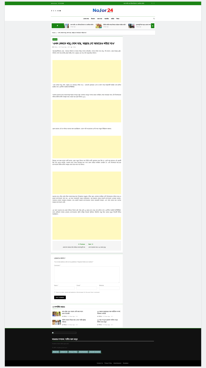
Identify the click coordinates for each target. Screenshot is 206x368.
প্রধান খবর (99, 18)
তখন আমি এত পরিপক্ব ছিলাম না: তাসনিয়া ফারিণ (69, 24)
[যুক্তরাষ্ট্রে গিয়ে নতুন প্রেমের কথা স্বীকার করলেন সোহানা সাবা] (118, 27)
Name (56, 285)
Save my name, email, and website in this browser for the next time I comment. (78, 292)
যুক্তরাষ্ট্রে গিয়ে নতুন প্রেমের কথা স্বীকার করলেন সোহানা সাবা (137, 24)
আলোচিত (106, 18)
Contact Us (63, 352)
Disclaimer (125, 363)
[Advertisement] (86, 71)
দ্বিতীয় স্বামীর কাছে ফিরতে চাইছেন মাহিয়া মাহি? (134, 3)
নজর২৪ (56, 47)
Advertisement (83, 352)
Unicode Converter (94, 352)
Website (101, 285)
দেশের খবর (86, 18)
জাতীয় (112, 18)
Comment (57, 265)
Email (79, 285)
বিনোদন (93, 18)
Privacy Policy (73, 352)
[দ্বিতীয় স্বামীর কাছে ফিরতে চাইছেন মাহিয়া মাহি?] (86, 27)
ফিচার (118, 18)
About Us (55, 352)
